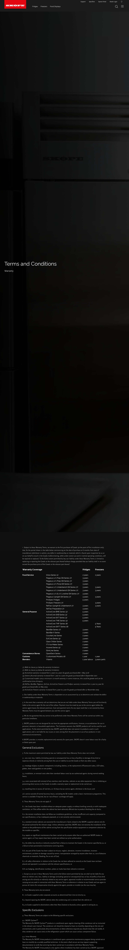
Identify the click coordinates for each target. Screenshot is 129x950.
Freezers (44, 6)
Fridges (35, 6)
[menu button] (123, 7)
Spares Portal (102, 1)
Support (83, 1)
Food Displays (55, 6)
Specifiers (92, 1)
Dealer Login (113, 1)
